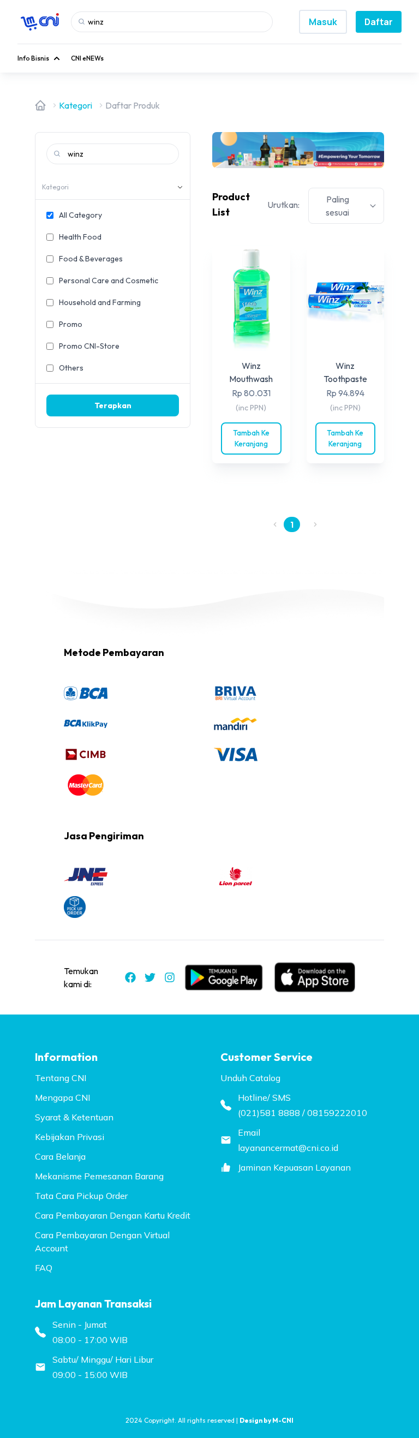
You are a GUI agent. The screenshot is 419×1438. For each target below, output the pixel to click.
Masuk (323, 22)
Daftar (378, 22)
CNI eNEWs (87, 58)
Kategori (75, 105)
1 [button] (292, 524)
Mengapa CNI (62, 1097)
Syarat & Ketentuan (74, 1117)
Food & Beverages (91, 259)
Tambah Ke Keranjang (251, 438)
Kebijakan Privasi (69, 1136)
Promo (70, 324)
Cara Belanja (60, 1156)
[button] (275, 524)
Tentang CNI (60, 1077)
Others (71, 368)
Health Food (80, 237)
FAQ (43, 1267)
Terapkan (112, 405)
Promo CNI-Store (89, 346)
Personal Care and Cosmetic (108, 280)
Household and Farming (100, 302)
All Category (80, 215)
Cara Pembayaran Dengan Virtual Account (102, 1242)
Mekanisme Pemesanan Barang (99, 1176)
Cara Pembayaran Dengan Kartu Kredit (112, 1215)
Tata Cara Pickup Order (81, 1195)
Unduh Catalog (250, 1077)
